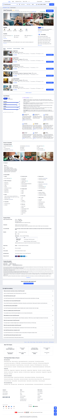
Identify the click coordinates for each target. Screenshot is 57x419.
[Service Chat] (55, 414)
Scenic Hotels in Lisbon (21, 384)
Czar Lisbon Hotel (34, 363)
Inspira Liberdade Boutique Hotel (23, 361)
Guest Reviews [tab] (9, 48)
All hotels (39, 397)
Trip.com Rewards (40, 393)
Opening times (6, 190)
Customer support (5, 391)
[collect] (55, 408)
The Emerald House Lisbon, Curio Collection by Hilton (24, 366)
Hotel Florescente (7, 10)
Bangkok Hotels (35, 370)
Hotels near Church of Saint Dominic (19, 377)
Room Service (23, 201)
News (21, 393)
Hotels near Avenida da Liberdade (8, 377)
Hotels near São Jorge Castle (40, 377)
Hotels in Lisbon (45, 342)
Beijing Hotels (48, 370)
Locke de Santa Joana (31, 361)
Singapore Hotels (12, 370)
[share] (55, 411)
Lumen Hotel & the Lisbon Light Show (9, 363)
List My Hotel (39, 396)
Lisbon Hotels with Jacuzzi (47, 384)
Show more (5, 43)
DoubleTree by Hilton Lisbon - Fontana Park (10, 366)
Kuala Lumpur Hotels (23, 370)
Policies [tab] (22, 48)
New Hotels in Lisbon (14, 384)
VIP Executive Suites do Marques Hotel (43, 363)
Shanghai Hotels (17, 370)
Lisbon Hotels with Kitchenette (29, 384)
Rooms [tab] (4, 48)
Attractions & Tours (18, 1)
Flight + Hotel (25, 1)
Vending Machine (24, 210)
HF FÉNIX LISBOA (17, 363)
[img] (13, 19)
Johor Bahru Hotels (6, 370)
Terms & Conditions (22, 396)
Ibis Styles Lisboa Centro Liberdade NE (26, 363)
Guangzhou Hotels (29, 370)
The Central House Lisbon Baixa (39, 361)
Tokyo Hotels (40, 370)
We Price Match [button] (43, 11)
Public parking (6, 199)
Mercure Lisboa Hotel (15, 361)
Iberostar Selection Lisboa (7, 361)
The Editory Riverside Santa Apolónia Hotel (38, 366)
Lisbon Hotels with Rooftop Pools (38, 384)
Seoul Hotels (44, 370)
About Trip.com (22, 391)
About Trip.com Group (23, 400)
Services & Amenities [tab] (16, 48)
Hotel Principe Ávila (47, 366)
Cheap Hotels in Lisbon (7, 384)
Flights (13, 1)
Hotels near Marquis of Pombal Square (30, 377)
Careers (21, 394)
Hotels (9, 1)
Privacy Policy (22, 397)
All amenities (5, 38)
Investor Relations (40, 391)
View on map (40, 45)
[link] (39, 1)
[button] (43, 1)
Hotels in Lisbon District (39, 342)
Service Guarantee (5, 393)
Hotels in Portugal (32, 342)
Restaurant (22, 147)
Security (39, 400)
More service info (5, 394)
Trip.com (25, 342)
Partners (39, 394)
